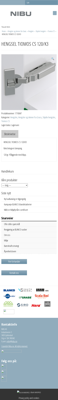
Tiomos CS (51, 31)
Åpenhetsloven (10, 251)
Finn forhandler (14, 261)
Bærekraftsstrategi (11, 245)
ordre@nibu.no (11, 341)
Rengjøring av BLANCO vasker (15, 229)
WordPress (35, 392)
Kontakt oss (14, 272)
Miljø (6, 240)
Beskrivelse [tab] (9, 134)
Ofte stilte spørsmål (12, 224)
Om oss (7, 235)
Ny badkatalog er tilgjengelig (15, 199)
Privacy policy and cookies (29, 398)
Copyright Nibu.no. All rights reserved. (14, 346)
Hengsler (31, 31)
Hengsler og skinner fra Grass (17, 31)
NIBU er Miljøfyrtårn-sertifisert (16, 209)
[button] (52, 59)
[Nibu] (20, 13)
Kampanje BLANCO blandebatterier (18, 204)
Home (4, 31)
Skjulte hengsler (41, 31)
